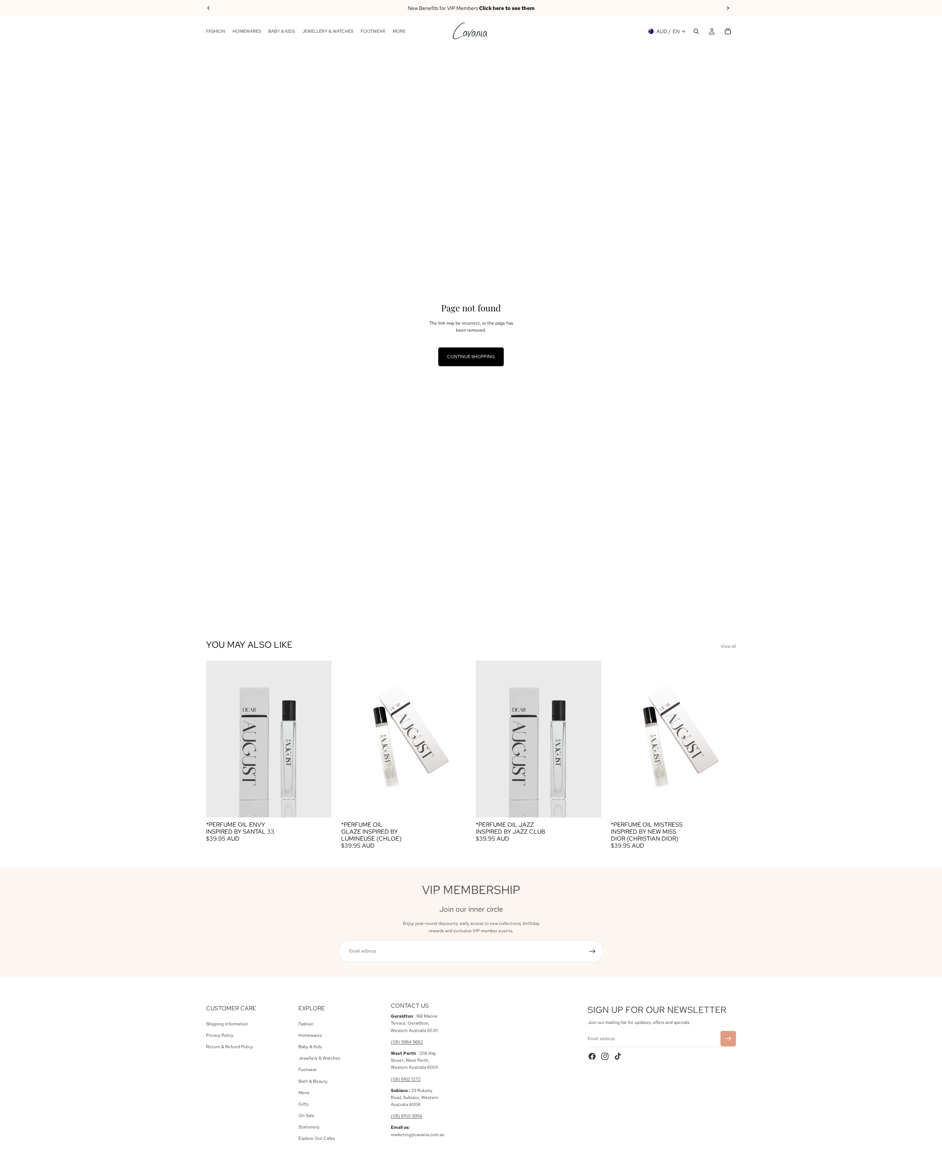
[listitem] (399, 31)
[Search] (696, 31)
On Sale (306, 1116)
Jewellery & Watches (319, 1058)
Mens (303, 1092)
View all (728, 646)
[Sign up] (592, 951)
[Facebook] (592, 1056)
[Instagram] (605, 1056)
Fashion (306, 1023)
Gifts (303, 1104)
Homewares (310, 1035)
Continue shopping (471, 357)
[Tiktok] (617, 1056)
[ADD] (320, 806)
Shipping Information (227, 1023)
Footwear (307, 1070)
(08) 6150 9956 (406, 1116)
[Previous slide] (209, 8)
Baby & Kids (310, 1047)
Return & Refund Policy (229, 1047)
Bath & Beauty (312, 1081)
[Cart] (728, 31)
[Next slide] (728, 8)
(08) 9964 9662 (407, 1042)
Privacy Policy (219, 1035)
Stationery (308, 1127)
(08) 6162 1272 (406, 1079)
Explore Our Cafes (316, 1138)
